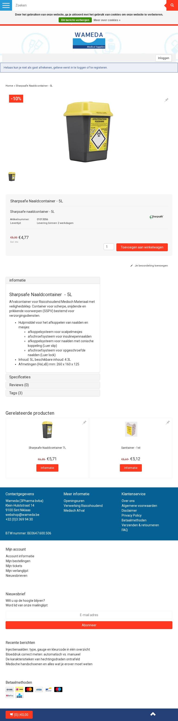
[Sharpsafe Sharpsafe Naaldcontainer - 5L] (89, 130)
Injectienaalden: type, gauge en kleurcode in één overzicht (48, 649)
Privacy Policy (132, 515)
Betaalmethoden (134, 520)
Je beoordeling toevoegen (151, 265)
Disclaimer (129, 510)
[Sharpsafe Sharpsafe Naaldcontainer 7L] (47, 429)
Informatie (47, 468)
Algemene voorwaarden (139, 506)
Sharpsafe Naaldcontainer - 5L (34, 85)
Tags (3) (15, 393)
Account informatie (20, 556)
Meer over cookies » (107, 20)
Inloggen (163, 58)
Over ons (128, 501)
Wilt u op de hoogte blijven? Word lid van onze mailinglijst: (27, 603)
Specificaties (20, 377)
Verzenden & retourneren (140, 525)
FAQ (125, 530)
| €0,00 (21, 715)
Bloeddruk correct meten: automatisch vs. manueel (43, 654)
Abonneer (89, 625)
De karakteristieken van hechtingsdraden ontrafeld (43, 659)
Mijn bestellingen (18, 561)
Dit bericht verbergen (75, 20)
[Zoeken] (172, 5)
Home (9, 85)
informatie (17, 280)
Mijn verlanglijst (17, 571)
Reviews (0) (19, 385)
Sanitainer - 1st (130, 447)
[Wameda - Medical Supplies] (89, 39)
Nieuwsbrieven (16, 575)
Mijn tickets (14, 566)
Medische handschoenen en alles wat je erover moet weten (49, 664)
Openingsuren (74, 501)
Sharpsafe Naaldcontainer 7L (47, 447)
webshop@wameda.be (22, 515)
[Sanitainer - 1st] (130, 429)
